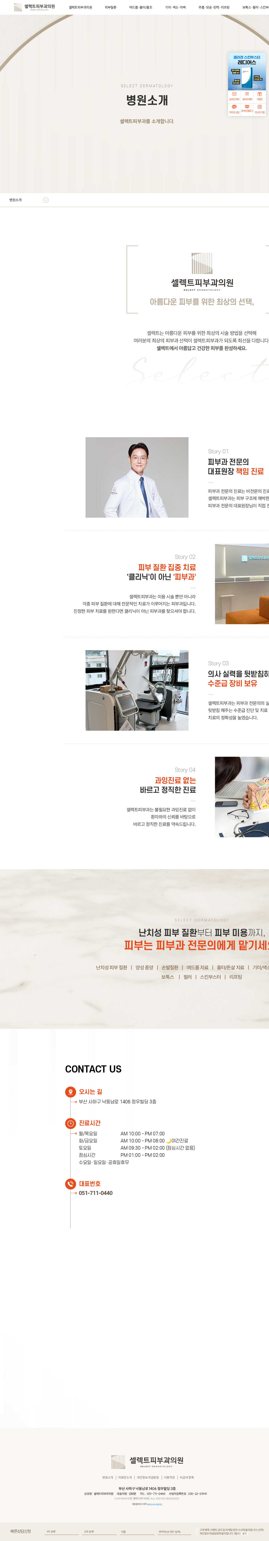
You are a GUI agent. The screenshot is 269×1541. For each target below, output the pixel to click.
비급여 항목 (187, 1477)
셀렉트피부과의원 (80, 7)
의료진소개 (125, 1477)
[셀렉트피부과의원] (34, 6)
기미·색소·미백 (175, 7)
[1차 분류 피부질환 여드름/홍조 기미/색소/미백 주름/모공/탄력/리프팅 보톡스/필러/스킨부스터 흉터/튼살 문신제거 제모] (62, 1532)
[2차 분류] (99, 1532)
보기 (244, 1533)
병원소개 (107, 1477)
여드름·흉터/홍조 (140, 7)
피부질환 (110, 7)
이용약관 (169, 1477)
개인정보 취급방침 (148, 1477)
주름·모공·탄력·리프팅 (214, 7)
